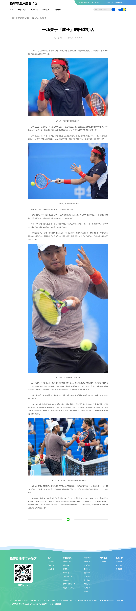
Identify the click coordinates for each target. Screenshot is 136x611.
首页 (11, 10)
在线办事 (103, 561)
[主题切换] (122, 9)
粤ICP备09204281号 (83, 601)
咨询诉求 (119, 561)
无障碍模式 (118, 2)
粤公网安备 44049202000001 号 (59, 601)
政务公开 (34, 10)
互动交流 (57, 10)
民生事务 (87, 576)
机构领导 (66, 565)
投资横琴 (66, 580)
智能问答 (125, 2)
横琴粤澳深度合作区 (24, 3)
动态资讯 (43, 18)
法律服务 (87, 588)
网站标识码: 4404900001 (104, 601)
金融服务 (87, 591)
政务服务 (45, 10)
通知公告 (87, 561)
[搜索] (113, 9)
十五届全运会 (34, 18)
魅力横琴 (51, 569)
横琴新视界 (67, 573)
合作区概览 (22, 10)
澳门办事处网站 (68, 588)
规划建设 (87, 584)
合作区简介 (67, 561)
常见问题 (119, 565)
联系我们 (120, 601)
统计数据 (87, 580)
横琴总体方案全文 (69, 584)
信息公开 (87, 573)
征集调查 (119, 569)
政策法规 (87, 565)
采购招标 (87, 569)
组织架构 (66, 569)
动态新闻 (51, 561)
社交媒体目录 (67, 576)
